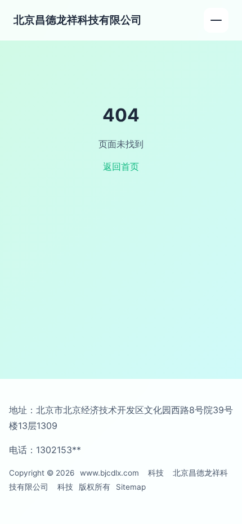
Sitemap (131, 486)
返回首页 (121, 166)
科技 (156, 472)
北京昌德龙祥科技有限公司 (78, 19)
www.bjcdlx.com (109, 472)
